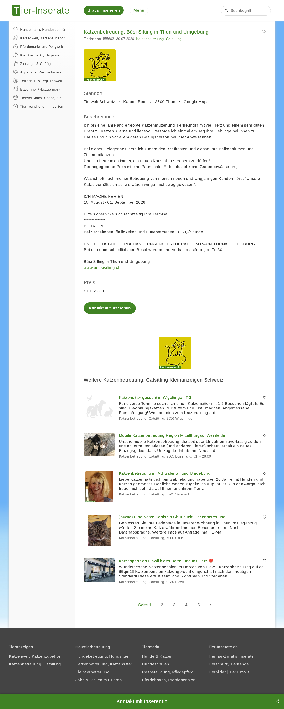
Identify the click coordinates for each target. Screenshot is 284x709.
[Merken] (264, 31)
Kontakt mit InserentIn (110, 308)
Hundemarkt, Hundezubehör (43, 30)
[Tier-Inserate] (43, 10)
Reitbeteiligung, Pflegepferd (168, 672)
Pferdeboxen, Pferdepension (168, 680)
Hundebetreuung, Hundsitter (101, 656)
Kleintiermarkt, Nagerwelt (41, 55)
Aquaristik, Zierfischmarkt (41, 72)
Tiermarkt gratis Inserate (231, 656)
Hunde (148, 656)
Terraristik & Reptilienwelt (41, 81)
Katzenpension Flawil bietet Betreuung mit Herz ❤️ (166, 561)
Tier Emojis (239, 672)
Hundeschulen (155, 664)
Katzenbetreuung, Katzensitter (103, 664)
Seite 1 (144, 605)
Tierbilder (217, 672)
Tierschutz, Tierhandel (229, 664)
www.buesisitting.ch (102, 267)
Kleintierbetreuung (92, 672)
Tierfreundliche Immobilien (41, 106)
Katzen (166, 656)
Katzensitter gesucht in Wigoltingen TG (155, 397)
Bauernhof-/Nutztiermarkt (41, 89)
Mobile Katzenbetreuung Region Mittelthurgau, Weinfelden (173, 435)
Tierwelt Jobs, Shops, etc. (41, 98)
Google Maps (196, 102)
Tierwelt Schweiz (99, 102)
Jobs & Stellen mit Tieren (98, 680)
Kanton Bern (135, 102)
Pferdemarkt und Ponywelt (41, 47)
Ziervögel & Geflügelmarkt (41, 64)
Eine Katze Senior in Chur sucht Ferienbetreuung (180, 517)
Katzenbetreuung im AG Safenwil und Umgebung (164, 473)
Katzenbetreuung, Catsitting (159, 39)
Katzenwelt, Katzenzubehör (42, 38)
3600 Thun (165, 102)
